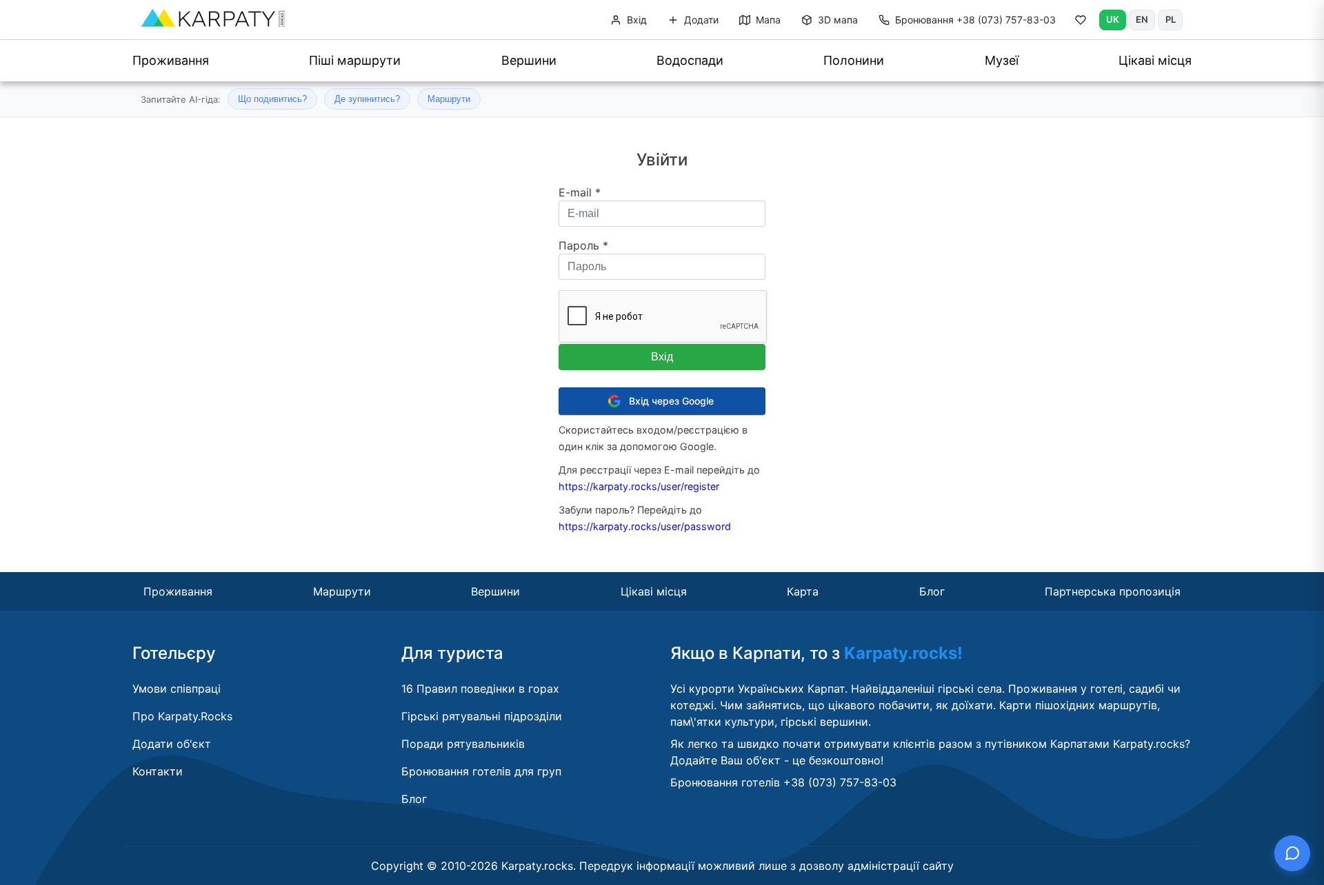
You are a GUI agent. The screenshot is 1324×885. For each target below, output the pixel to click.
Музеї (1002, 60)
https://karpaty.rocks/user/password (645, 526)
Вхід (635, 20)
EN (1142, 19)
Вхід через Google (671, 401)
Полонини (853, 60)
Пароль (583, 245)
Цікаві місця (1155, 60)
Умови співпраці (176, 688)
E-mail (580, 192)
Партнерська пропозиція (1113, 591)
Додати (700, 20)
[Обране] (1080, 23)
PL (1170, 19)
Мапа (767, 20)
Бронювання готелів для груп (481, 771)
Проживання (170, 60)
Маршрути (449, 99)
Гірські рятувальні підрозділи (481, 716)
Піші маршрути (355, 60)
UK (1112, 19)
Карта (803, 591)
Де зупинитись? (367, 99)
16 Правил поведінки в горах (480, 688)
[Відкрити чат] (1292, 853)
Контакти (157, 771)
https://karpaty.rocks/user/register (639, 486)
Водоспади (689, 60)
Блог (932, 591)
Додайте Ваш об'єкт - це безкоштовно (775, 760)
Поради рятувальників (463, 744)
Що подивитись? (272, 99)
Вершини (528, 60)
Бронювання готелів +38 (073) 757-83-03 (783, 782)
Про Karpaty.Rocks (182, 716)
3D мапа (836, 20)
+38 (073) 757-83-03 (975, 20)
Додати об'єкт (171, 744)
